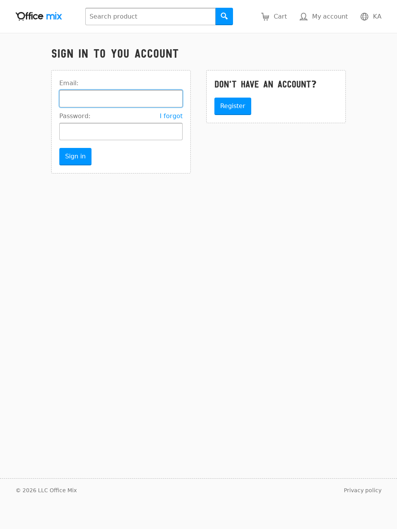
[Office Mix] (39, 16)
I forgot (171, 116)
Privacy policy (362, 490)
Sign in (75, 156)
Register (232, 106)
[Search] (224, 16)
